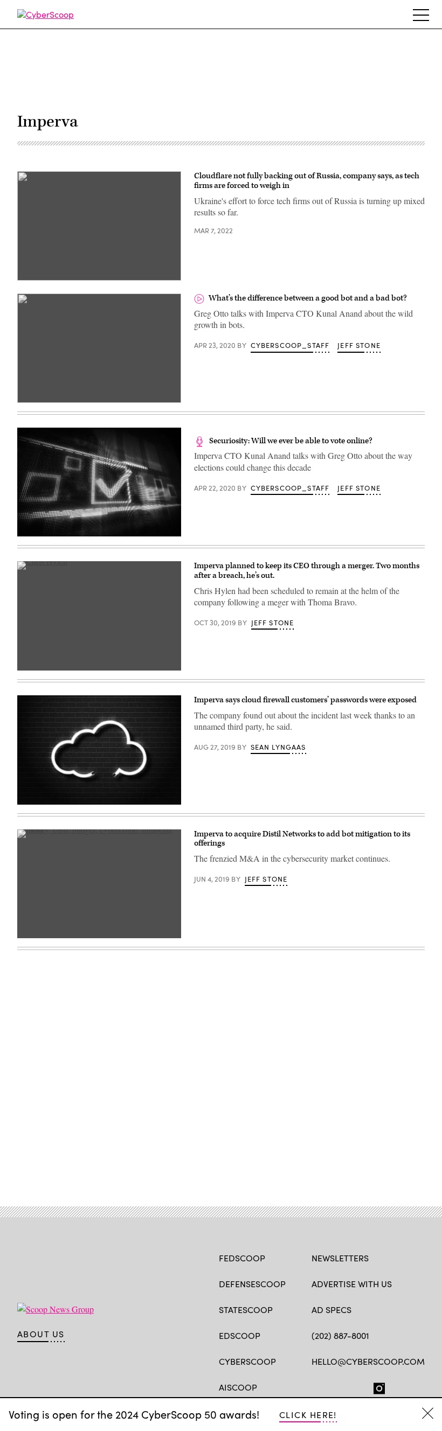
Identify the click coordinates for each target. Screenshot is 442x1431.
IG (376, 1386)
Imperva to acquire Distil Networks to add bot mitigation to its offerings (302, 839)
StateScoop (246, 1309)
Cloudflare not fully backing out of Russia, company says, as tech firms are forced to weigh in (306, 181)
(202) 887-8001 (340, 1335)
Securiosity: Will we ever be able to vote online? (290, 441)
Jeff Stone (359, 345)
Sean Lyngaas (278, 747)
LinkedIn (359, 1386)
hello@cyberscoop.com (368, 1361)
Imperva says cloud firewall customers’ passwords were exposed (305, 700)
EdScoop (239, 1335)
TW (338, 1386)
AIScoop (238, 1387)
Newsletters (340, 1258)
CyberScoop (247, 1361)
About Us (41, 1334)
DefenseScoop (252, 1283)
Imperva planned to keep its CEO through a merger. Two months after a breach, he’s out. (306, 571)
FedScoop (242, 1258)
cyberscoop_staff (290, 345)
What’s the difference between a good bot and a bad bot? (308, 298)
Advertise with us (352, 1283)
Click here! (308, 1414)
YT (396, 1386)
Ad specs (331, 1309)
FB (317, 1386)
